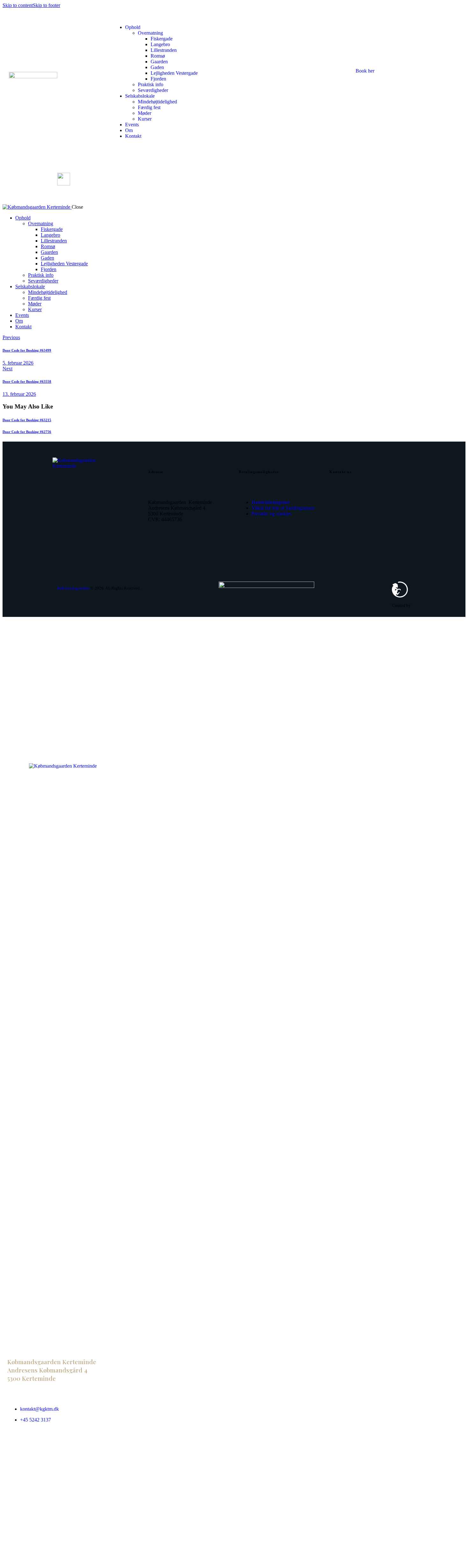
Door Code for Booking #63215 (27, 420)
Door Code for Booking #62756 (27, 432)
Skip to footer (46, 5)
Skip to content (18, 5)
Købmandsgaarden (73, 588)
